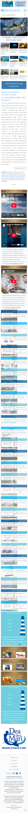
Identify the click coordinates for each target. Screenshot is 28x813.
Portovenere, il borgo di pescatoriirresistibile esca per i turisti (20, 607)
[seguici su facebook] (20, 773)
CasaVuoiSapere (19, 778)
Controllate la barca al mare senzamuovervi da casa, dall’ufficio (20, 595)
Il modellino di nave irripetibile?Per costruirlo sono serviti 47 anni (21, 444)
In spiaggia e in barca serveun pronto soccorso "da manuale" (7, 537)
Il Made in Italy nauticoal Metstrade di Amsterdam (13, 66)
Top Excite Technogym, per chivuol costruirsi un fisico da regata (7, 572)
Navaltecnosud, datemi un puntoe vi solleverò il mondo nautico (7, 514)
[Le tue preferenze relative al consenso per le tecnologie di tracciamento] (25, 810)
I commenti (14, 766)
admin (17, 172)
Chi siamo (14, 761)
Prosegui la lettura (19, 168)
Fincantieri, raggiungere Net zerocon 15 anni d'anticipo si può (20, 351)
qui (20, 644)
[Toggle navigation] (25, 10)
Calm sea (13, 173)
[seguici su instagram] (13, 773)
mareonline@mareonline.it (16, 263)
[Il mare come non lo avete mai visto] (14, 27)
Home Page (14, 758)
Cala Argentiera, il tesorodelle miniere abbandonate (5, 52)
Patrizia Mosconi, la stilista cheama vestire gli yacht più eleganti (20, 490)
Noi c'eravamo (14, 769)
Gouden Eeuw (7, 175)
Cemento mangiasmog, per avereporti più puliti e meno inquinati (7, 595)
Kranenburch (14, 175)
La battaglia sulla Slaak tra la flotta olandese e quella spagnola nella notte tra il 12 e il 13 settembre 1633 (13, 176)
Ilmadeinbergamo (10, 778)
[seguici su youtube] (16, 773)
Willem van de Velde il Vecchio (16, 179)
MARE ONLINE (14, 805)
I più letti (14, 763)
